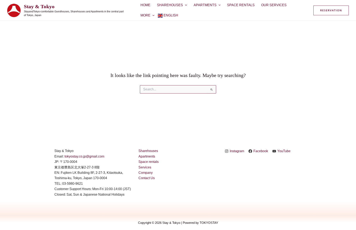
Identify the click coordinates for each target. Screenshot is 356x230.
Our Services (274, 5)
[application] (185, 5)
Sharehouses (170, 5)
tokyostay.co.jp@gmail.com (84, 156)
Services (144, 167)
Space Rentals (241, 5)
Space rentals (148, 161)
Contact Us (146, 178)
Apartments (205, 5)
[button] (331, 10)
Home (145, 5)
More (145, 15)
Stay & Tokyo (39, 6)
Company (145, 172)
